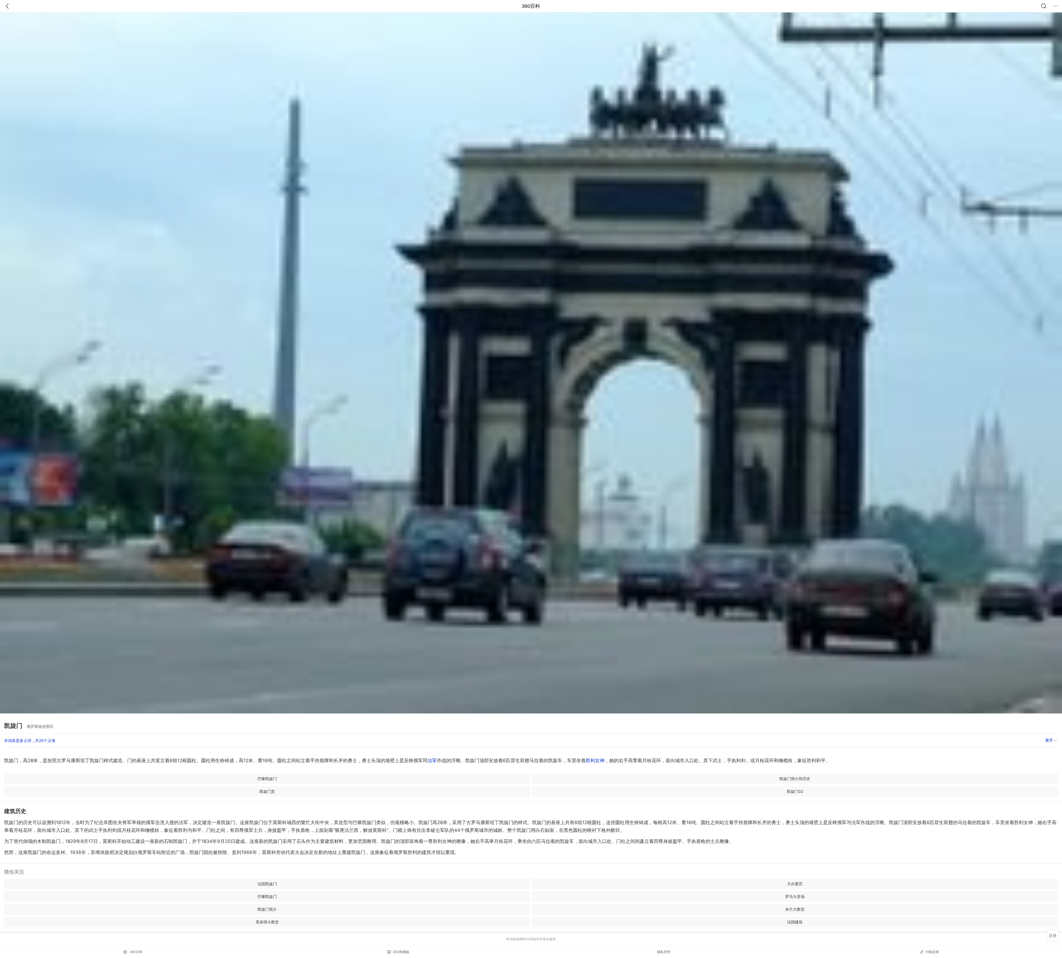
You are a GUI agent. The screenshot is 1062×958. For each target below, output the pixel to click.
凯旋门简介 (267, 909)
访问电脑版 (401, 952)
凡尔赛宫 (795, 883)
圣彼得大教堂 (267, 922)
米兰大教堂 (795, 909)
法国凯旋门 (267, 883)
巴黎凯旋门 (267, 778)
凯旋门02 (795, 791)
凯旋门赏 (267, 791)
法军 (432, 760)
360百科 (531, 6)
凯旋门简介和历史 (794, 778)
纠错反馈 (932, 952)
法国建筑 (795, 922)
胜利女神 (595, 760)
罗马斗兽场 (795, 896)
